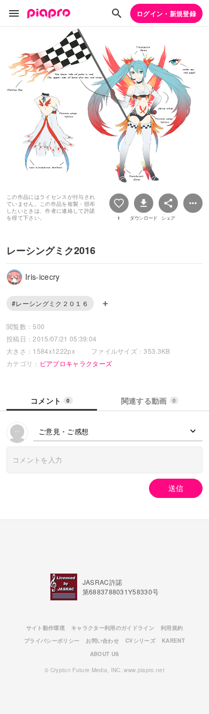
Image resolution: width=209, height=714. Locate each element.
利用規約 (172, 627)
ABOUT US (105, 654)
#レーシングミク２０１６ (50, 303)
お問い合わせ (102, 640)
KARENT (173, 640)
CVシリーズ (140, 640)
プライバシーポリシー (51, 640)
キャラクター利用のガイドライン (112, 627)
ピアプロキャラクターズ (76, 363)
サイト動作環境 (45, 627)
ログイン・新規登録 (166, 13)
